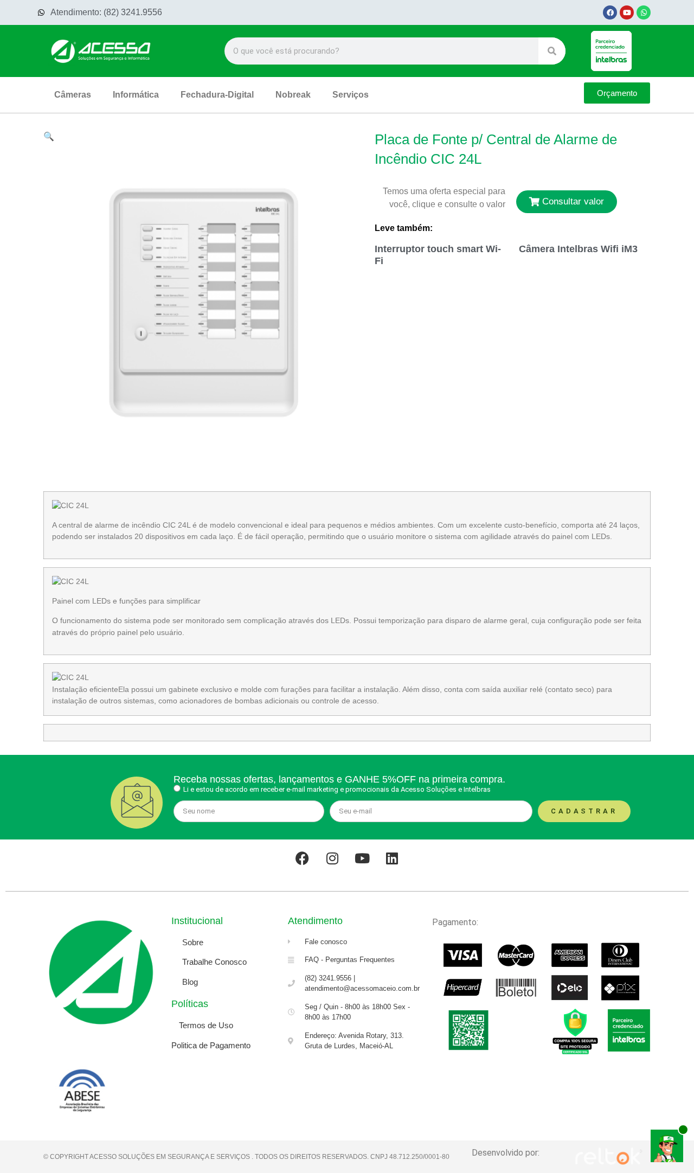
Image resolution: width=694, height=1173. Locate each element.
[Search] (552, 51)
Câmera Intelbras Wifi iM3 (578, 248)
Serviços (350, 94)
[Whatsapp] (644, 12)
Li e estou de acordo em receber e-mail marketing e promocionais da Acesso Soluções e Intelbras (337, 789)
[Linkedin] (392, 858)
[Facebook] (610, 12)
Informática (136, 94)
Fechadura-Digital (217, 94)
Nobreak (293, 94)
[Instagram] (332, 858)
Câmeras (72, 94)
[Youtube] (627, 12)
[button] (48, 136)
